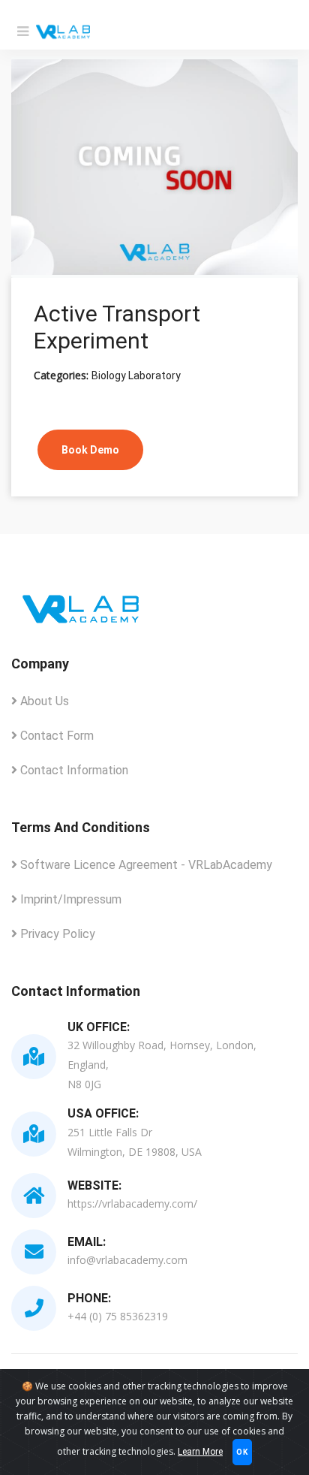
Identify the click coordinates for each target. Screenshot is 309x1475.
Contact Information (72, 770)
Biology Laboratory (136, 376)
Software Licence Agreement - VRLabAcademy (144, 865)
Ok (242, 1452)
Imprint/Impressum (69, 899)
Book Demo (90, 450)
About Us (43, 701)
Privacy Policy (56, 934)
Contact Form (55, 735)
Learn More (200, 1451)
